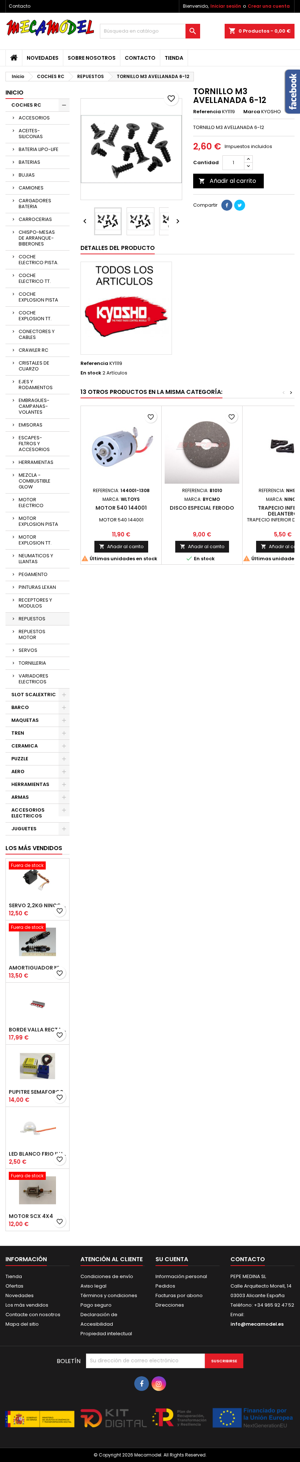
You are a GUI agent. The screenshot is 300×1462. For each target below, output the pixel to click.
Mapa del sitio (22, 1324)
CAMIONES (31, 187)
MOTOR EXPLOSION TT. (35, 540)
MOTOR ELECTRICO (31, 502)
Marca (251, 111)
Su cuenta (171, 1259)
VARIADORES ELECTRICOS (33, 678)
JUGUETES (24, 828)
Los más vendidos (33, 848)
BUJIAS (27, 174)
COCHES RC (26, 104)
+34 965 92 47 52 (273, 1305)
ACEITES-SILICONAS (31, 133)
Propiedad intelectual (106, 1333)
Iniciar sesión (225, 6)
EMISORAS (30, 424)
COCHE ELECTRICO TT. (35, 278)
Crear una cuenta (269, 6)
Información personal (181, 1276)
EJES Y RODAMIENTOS (36, 384)
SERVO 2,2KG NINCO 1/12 (37, 905)
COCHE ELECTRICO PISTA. (39, 259)
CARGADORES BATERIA (35, 203)
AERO (18, 771)
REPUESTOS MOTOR (32, 634)
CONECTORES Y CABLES (37, 334)
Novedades (43, 58)
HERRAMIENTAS (36, 462)
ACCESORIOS (34, 117)
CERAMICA (24, 745)
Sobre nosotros (92, 58)
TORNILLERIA (32, 663)
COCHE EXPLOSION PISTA (38, 297)
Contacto (19, 6)
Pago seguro (96, 1305)
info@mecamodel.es (257, 1324)
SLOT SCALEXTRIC (33, 694)
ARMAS (20, 797)
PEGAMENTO (33, 574)
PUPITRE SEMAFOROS (36, 1092)
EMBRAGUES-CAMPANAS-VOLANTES (34, 406)
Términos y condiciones (108, 1295)
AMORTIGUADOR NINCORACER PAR (37, 968)
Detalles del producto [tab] (117, 248)
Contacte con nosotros (32, 1314)
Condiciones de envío (106, 1276)
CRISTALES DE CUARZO (34, 365)
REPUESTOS (32, 618)
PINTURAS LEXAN (37, 587)
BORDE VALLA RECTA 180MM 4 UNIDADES (37, 1030)
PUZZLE (19, 758)
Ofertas (14, 1285)
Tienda (174, 58)
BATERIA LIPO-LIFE (39, 149)
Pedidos (165, 1285)
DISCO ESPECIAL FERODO (202, 508)
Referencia (207, 111)
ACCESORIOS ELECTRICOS (28, 812)
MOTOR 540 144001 (121, 508)
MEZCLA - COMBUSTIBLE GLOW (34, 481)
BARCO (20, 707)
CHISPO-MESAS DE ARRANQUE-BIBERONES (37, 238)
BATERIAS (29, 162)
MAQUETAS (25, 720)
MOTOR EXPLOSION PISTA (38, 521)
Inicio (14, 92)
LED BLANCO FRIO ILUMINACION (37, 1154)
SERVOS (28, 650)
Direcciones (169, 1305)
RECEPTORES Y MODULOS (35, 603)
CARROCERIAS (35, 219)
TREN (17, 733)
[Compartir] (226, 205)
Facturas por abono (179, 1295)
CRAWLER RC (33, 350)
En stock (90, 373)
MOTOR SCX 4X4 (31, 1216)
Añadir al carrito (227, 181)
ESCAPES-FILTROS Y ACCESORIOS (34, 443)
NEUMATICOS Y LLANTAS (36, 558)
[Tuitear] (239, 205)
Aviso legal (93, 1285)
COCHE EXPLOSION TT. (35, 315)
